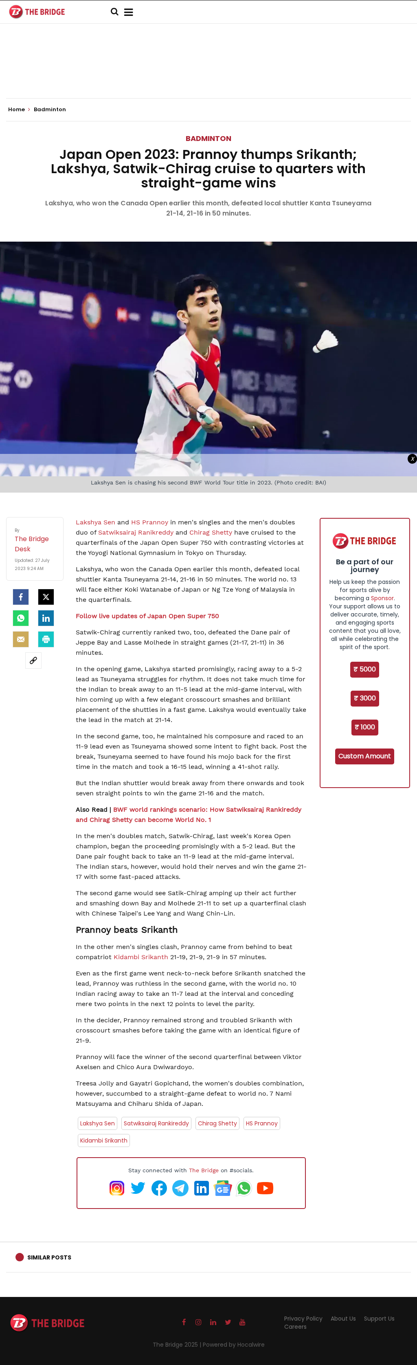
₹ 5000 (364, 669)
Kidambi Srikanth (141, 957)
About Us (343, 1318)
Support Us (379, 1318)
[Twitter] (46, 597)
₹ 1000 (365, 727)
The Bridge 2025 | (178, 1345)
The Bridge (204, 1170)
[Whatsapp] (21, 618)
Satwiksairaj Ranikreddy (135, 532)
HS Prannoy (149, 522)
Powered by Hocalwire (234, 1345)
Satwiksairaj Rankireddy (156, 1123)
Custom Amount (364, 756)
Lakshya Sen (95, 522)
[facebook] (21, 597)
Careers (295, 1327)
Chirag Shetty (210, 532)
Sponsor (382, 598)
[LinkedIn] (46, 618)
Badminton (208, 138)
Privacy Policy (303, 1318)
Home (17, 109)
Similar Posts (49, 1257)
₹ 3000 (365, 698)
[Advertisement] (208, 73)
